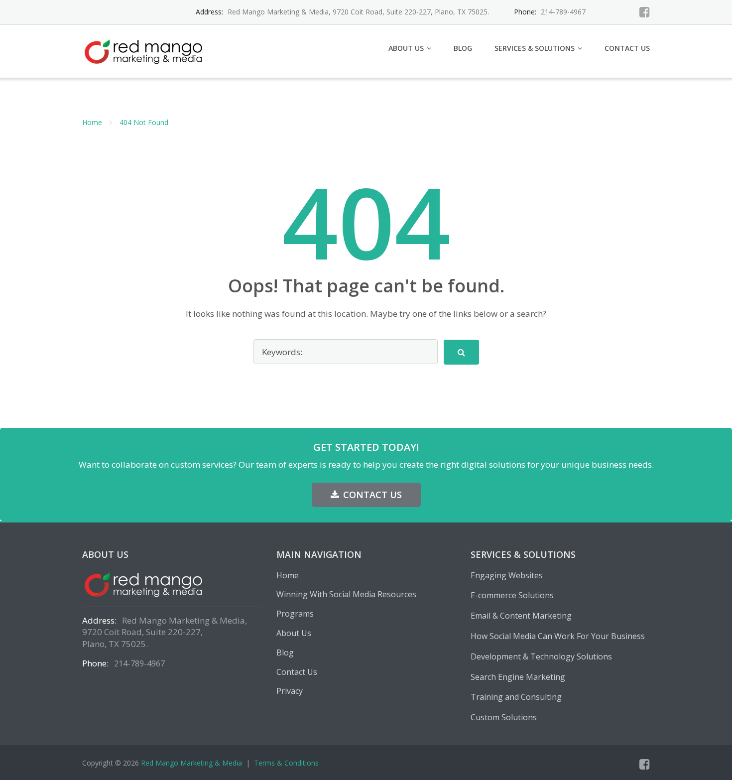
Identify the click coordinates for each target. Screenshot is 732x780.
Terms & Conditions (286, 763)
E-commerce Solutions (512, 595)
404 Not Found (144, 122)
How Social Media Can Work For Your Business (558, 636)
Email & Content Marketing (521, 615)
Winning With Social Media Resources (346, 594)
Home (92, 122)
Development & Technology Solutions (541, 656)
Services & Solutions (534, 48)
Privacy (289, 690)
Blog (463, 48)
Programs (295, 613)
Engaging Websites (507, 575)
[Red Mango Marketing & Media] (146, 50)
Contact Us (627, 48)
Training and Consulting (516, 696)
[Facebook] (644, 12)
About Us (406, 48)
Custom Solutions (504, 717)
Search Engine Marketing (518, 676)
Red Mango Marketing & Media (191, 763)
